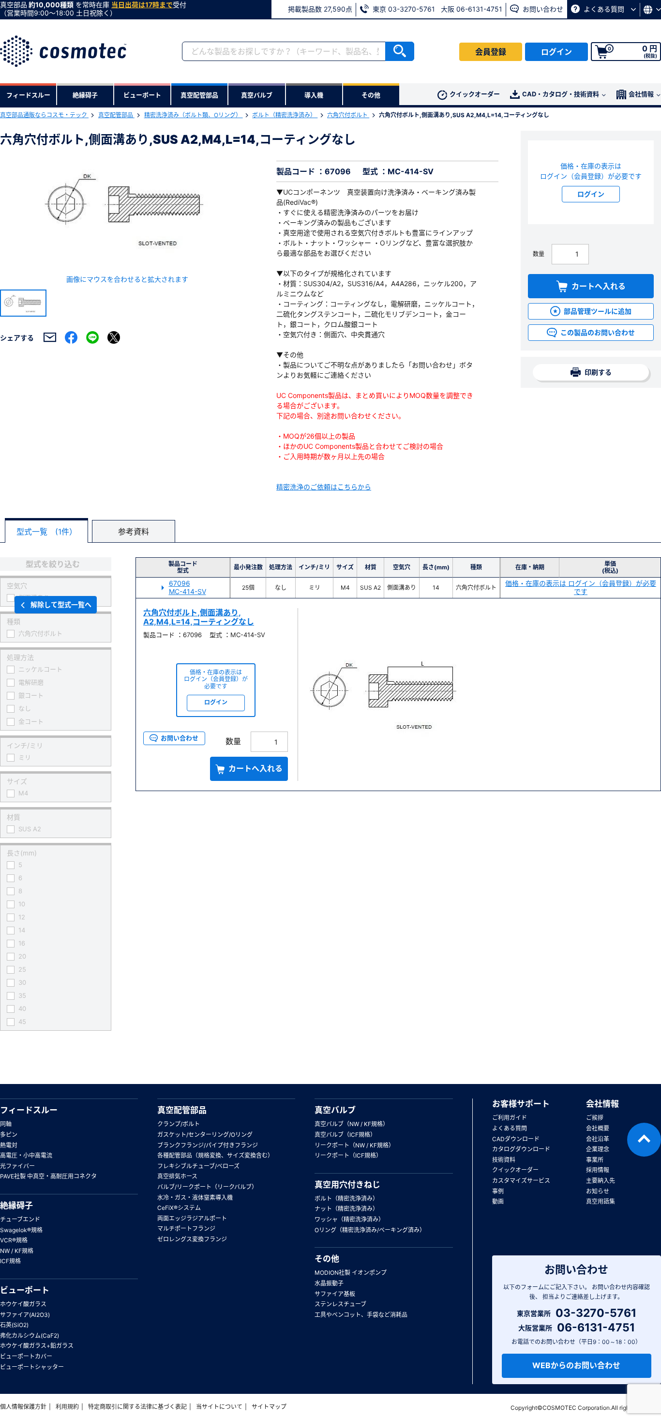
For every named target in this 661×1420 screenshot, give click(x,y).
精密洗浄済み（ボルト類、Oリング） (193, 115)
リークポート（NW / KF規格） (354, 1145)
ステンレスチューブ (340, 1304)
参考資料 (133, 531)
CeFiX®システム (179, 1207)
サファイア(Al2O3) (25, 1314)
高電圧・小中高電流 (26, 1155)
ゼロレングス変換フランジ (192, 1239)
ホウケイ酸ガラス (23, 1304)
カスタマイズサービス (521, 1180)
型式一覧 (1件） (46, 531)
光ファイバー (17, 1166)
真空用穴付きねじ (347, 1185)
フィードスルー (29, 1110)
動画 (498, 1201)
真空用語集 (600, 1201)
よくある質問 (604, 9)
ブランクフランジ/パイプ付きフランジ (207, 1145)
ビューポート (24, 1290)
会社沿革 (597, 1139)
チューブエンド (20, 1219)
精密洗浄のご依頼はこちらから (323, 487)
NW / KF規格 (16, 1250)
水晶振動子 (329, 1283)
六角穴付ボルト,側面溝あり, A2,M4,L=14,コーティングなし (198, 617)
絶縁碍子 (16, 1205)
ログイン (556, 52)
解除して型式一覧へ (60, 604)
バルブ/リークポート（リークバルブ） (207, 1187)
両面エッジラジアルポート (192, 1218)
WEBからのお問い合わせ (576, 1365)
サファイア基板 (335, 1294)
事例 (498, 1191)
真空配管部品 (116, 115)
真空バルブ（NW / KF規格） (352, 1124)
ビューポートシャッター (32, 1367)
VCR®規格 (14, 1240)
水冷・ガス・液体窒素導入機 (195, 1197)
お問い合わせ (542, 9)
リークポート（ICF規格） (348, 1155)
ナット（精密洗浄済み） (346, 1208)
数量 (538, 254)
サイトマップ (269, 1406)
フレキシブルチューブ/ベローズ (198, 1166)
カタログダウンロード (521, 1149)
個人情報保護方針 (23, 1406)
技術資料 (503, 1159)
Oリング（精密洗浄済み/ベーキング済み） (370, 1230)
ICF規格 (10, 1261)
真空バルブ (335, 1110)
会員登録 (490, 52)
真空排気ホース (177, 1176)
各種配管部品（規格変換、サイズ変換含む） (215, 1155)
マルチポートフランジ (186, 1228)
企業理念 (597, 1149)
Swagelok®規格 (21, 1230)
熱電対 (8, 1145)
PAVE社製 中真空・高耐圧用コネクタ (48, 1176)
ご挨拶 (594, 1117)
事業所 (594, 1159)
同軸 (6, 1124)
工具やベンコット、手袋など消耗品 (361, 1314)
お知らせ (597, 1191)
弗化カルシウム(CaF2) (29, 1335)
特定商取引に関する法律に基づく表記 (137, 1406)
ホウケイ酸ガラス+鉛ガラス (37, 1345)
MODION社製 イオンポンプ (351, 1272)
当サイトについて (219, 1406)
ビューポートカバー (26, 1356)
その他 (327, 1259)
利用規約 (67, 1406)
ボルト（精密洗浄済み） (284, 115)
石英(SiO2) (14, 1324)
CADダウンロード (516, 1139)
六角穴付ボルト (348, 115)
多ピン (8, 1134)
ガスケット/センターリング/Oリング (205, 1134)
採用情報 (597, 1170)
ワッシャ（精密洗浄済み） (349, 1219)
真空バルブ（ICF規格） (345, 1134)
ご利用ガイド (509, 1117)
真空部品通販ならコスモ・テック (44, 115)
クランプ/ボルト (178, 1124)
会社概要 (597, 1128)
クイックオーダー (475, 94)
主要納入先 (600, 1180)
